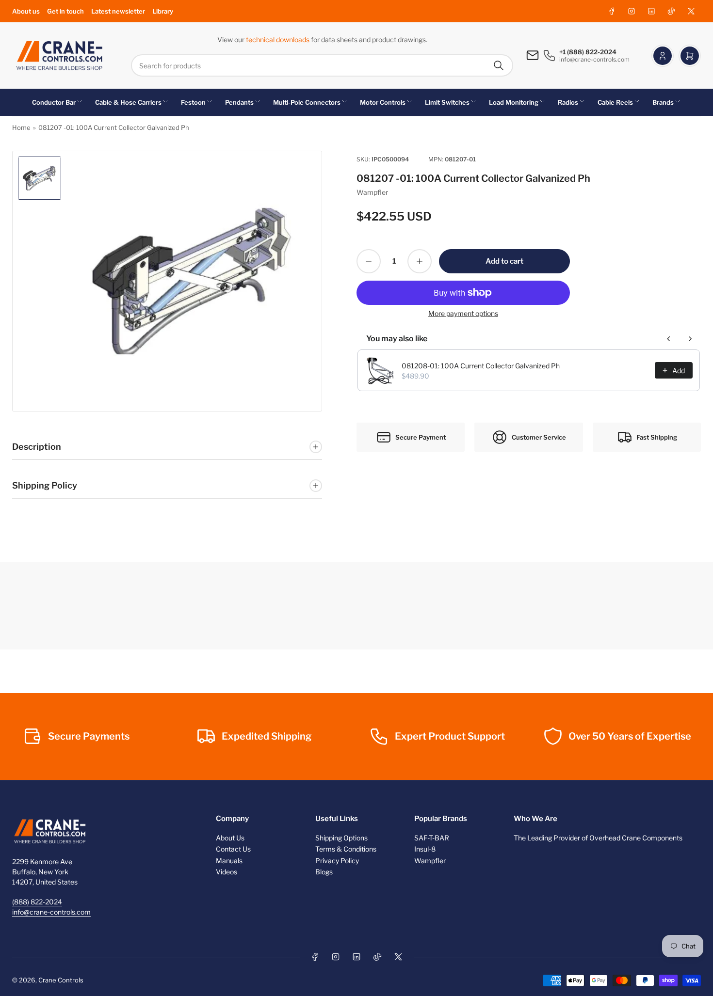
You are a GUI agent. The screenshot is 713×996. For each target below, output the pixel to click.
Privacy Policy (337, 860)
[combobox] (322, 65)
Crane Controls (60, 980)
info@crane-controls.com (51, 912)
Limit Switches (447, 102)
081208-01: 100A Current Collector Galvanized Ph (481, 366)
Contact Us (233, 849)
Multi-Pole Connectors (306, 102)
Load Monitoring (513, 102)
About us (26, 11)
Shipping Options (341, 838)
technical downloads (278, 39)
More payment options (463, 313)
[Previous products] (669, 339)
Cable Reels (615, 102)
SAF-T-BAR (431, 838)
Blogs (324, 872)
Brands (663, 102)
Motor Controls (382, 102)
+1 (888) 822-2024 (587, 52)
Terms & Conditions (345, 849)
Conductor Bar (54, 102)
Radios (568, 102)
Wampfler (372, 192)
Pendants (239, 102)
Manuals (229, 860)
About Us (230, 838)
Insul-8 (425, 849)
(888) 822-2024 (37, 902)
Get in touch (65, 11)
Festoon (193, 102)
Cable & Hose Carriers (128, 102)
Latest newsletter (118, 11)
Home (21, 127)
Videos (226, 872)
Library (162, 11)
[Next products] (690, 339)
